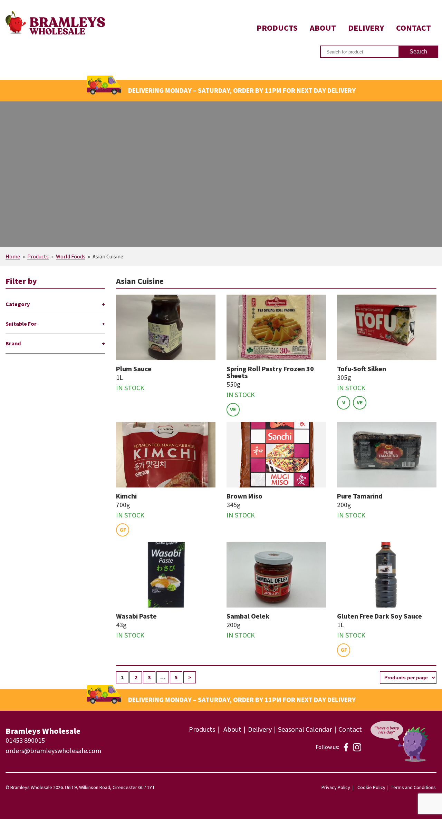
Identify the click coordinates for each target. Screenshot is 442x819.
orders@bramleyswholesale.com (53, 751)
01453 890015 (25, 741)
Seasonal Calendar (305, 729)
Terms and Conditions (413, 787)
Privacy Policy (335, 787)
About (323, 28)
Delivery (366, 28)
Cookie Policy (371, 787)
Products (277, 28)
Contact (413, 28)
